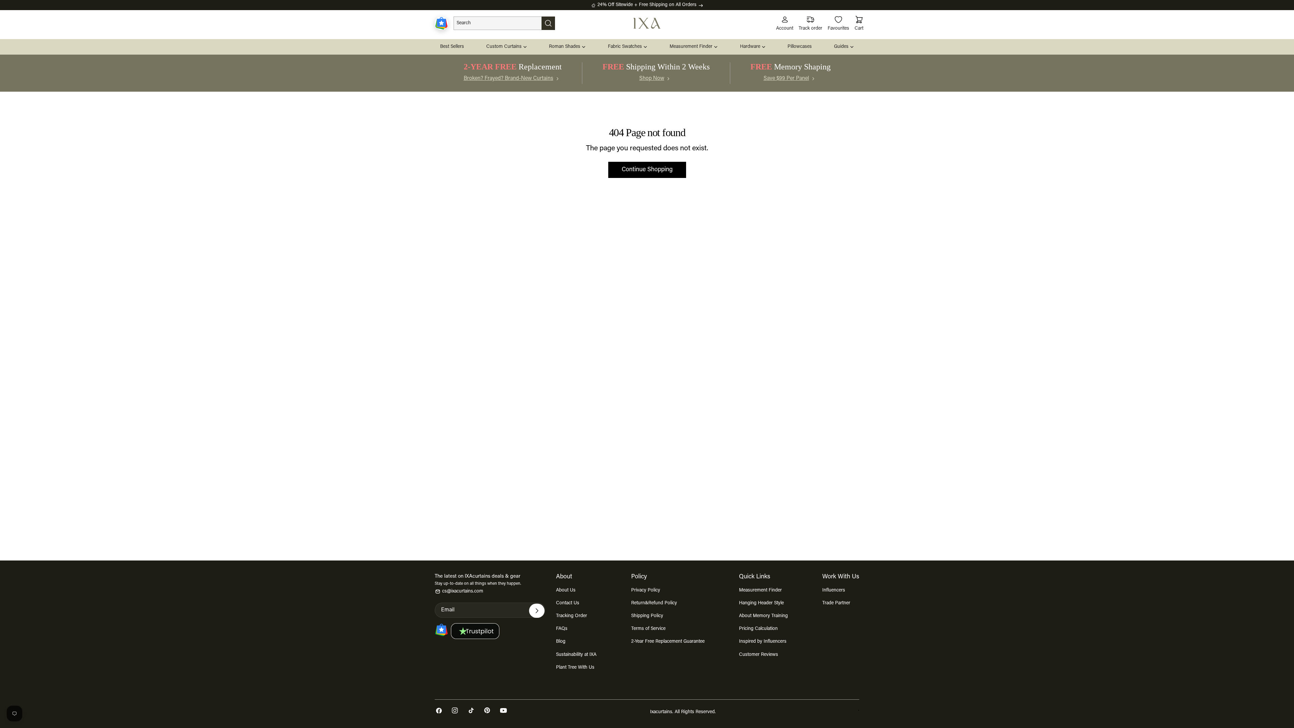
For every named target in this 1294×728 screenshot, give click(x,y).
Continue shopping (647, 170)
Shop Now (651, 78)
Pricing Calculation (758, 629)
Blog (560, 641)
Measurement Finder (760, 590)
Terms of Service (648, 629)
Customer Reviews (758, 655)
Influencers (833, 590)
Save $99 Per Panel (786, 78)
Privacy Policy (645, 590)
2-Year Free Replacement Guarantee (668, 641)
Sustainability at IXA (576, 655)
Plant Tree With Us (575, 667)
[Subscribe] (537, 611)
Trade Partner (836, 603)
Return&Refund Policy (654, 603)
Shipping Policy (647, 616)
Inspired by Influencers (763, 641)
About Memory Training (763, 616)
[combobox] (504, 23)
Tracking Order (571, 616)
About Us (566, 590)
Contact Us (567, 603)
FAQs (561, 629)
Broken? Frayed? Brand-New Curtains (508, 78)
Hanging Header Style (761, 603)
